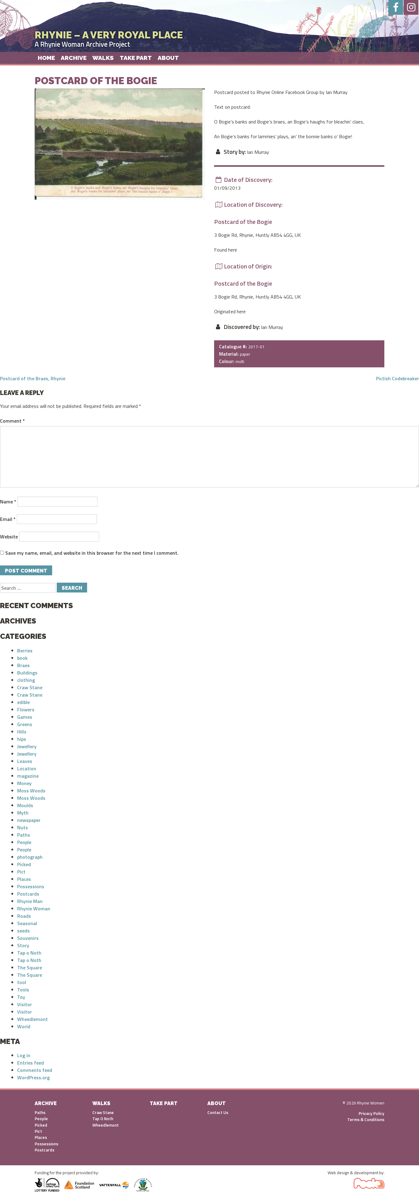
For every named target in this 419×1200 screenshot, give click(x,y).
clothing (26, 680)
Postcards (28, 893)
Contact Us (217, 1112)
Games (24, 717)
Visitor (24, 1004)
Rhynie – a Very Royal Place (109, 35)
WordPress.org (33, 1077)
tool (21, 982)
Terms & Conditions (365, 1119)
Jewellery (27, 746)
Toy (21, 997)
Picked (24, 864)
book (22, 658)
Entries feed (30, 1062)
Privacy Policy (371, 1113)
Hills (21, 731)
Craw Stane (29, 687)
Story (23, 945)
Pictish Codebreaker (397, 378)
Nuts (22, 827)
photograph (30, 857)
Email (8, 519)
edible (23, 702)
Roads (24, 916)
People (24, 842)
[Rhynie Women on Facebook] (395, 7)
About (168, 57)
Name (8, 501)
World (23, 1026)
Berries (25, 650)
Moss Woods (31, 790)
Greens (24, 724)
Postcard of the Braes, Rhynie (32, 378)
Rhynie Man (30, 901)
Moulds (25, 805)
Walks (103, 57)
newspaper (28, 820)
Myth (23, 812)
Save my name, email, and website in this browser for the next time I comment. (92, 553)
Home (46, 57)
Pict (21, 871)
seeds (23, 930)
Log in (23, 1055)
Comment (12, 420)
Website (9, 536)
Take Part (136, 57)
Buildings (27, 672)
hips (21, 739)
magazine (28, 776)
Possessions (30, 886)
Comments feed (34, 1070)
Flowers (25, 709)
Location (26, 768)
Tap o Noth (29, 952)
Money (24, 783)
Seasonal (27, 923)
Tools (23, 989)
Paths (23, 834)
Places (24, 879)
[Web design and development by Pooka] (369, 1182)
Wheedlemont (32, 1019)
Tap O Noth (102, 1119)
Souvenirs (28, 938)
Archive (73, 57)
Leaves (24, 761)
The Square (29, 967)
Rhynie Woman (33, 908)
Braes (23, 665)
